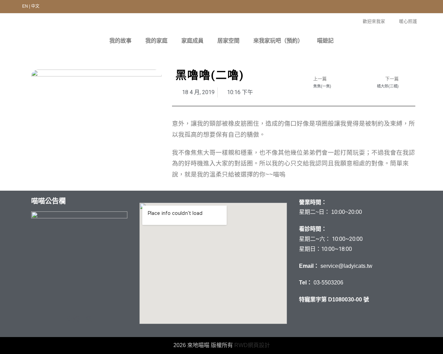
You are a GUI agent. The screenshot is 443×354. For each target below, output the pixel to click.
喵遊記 (325, 40)
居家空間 (228, 40)
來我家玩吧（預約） (278, 40)
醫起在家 (79, 319)
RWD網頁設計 (252, 345)
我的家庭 (156, 40)
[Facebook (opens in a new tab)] (402, 7)
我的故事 (120, 40)
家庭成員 (192, 40)
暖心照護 (408, 21)
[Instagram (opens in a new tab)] (415, 7)
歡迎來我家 (374, 21)
